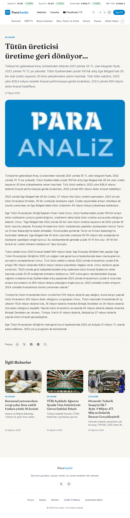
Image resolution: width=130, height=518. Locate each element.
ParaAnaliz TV (74, 12)
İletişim (42, 500)
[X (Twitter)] (61, 484)
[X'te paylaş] (24, 344)
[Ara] (93, 12)
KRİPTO (29, 21)
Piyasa (97, 21)
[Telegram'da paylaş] (38, 344)
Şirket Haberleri (113, 21)
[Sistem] (109, 12)
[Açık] (100, 12)
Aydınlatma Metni (94, 500)
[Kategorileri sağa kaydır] (122, 21)
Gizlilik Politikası (72, 500)
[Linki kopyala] (45, 344)
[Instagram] (69, 484)
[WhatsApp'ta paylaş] (17, 344)
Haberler (41, 12)
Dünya (86, 21)
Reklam (55, 500)
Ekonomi (16, 21)
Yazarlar (54, 12)
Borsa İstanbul (45, 21)
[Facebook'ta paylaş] (31, 344)
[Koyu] (105, 12)
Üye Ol (119, 12)
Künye (30, 500)
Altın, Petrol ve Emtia (67, 21)
